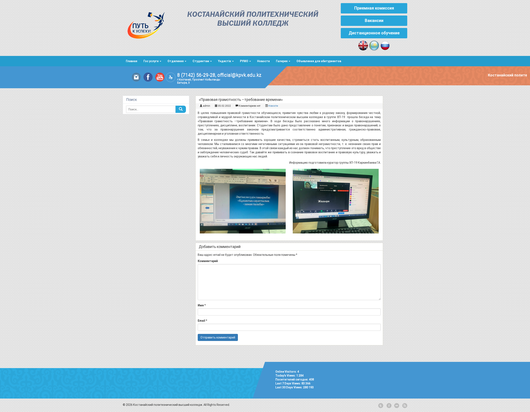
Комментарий (208, 261)
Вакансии (374, 20)
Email (202, 320)
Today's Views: (285, 375)
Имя (202, 305)
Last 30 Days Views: (289, 387)
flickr (396, 406)
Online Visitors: (286, 371)
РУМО (244, 61)
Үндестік (225, 61)
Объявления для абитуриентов (318, 61)
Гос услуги (151, 61)
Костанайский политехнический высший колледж (252, 19)
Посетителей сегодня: (292, 379)
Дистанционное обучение (374, 32)
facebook (388, 406)
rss (404, 406)
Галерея (282, 61)
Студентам (201, 61)
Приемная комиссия (374, 8)
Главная (131, 61)
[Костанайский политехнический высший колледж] (144, 24)
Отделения (175, 61)
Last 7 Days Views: (288, 383)
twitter (381, 406)
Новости (263, 61)
